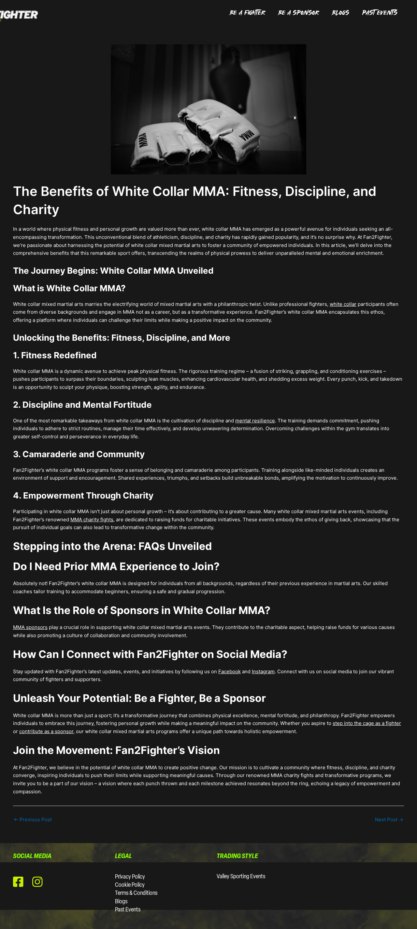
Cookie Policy (130, 885)
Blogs (121, 902)
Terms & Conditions (136, 893)
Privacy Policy (130, 877)
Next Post (389, 819)
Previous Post (33, 819)
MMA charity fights (91, 519)
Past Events (127, 910)
